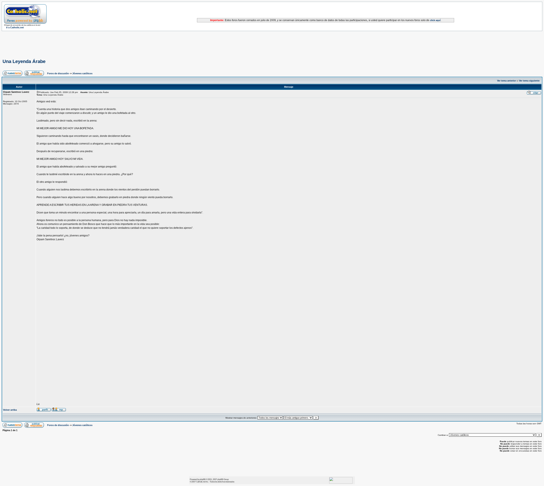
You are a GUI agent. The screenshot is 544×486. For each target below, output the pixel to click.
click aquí (435, 20)
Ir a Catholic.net (15, 27)
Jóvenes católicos (82, 73)
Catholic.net (200, 481)
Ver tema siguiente (529, 80)
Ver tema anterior (506, 80)
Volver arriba (10, 410)
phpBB (202, 479)
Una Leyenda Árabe (24, 61)
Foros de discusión (58, 73)
